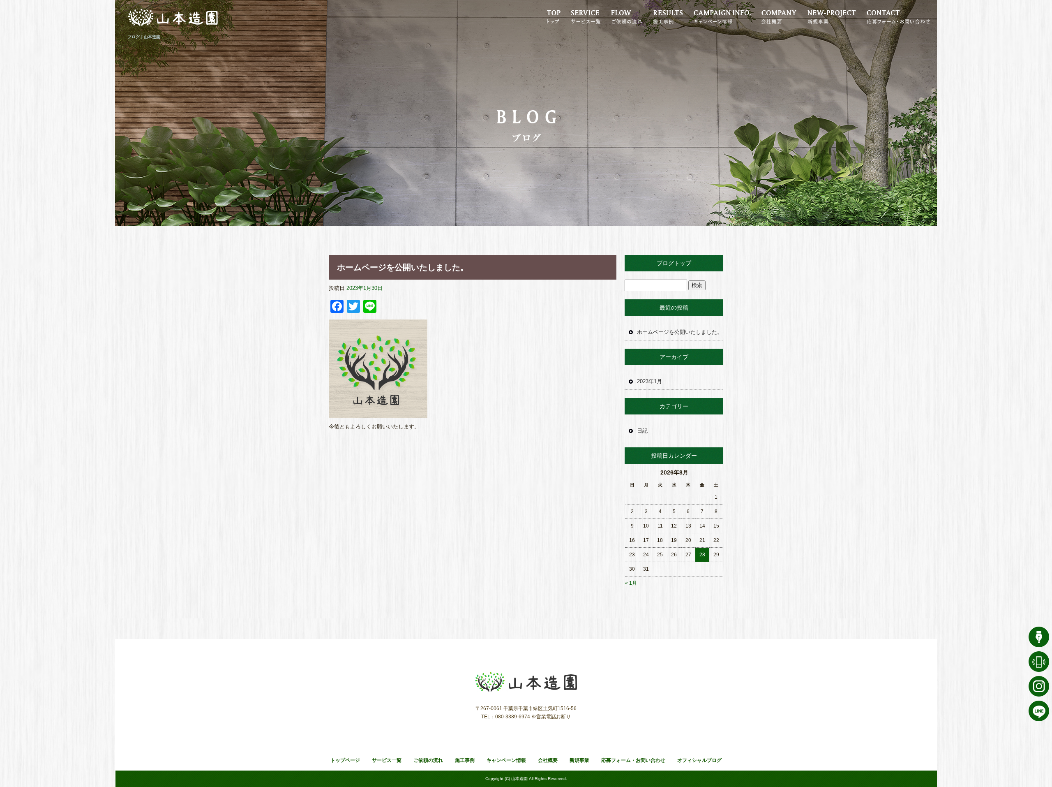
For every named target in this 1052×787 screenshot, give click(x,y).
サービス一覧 (585, 16)
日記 (642, 431)
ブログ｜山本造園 (143, 37)
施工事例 (665, 16)
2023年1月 (649, 381)
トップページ (554, 16)
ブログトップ (674, 263)
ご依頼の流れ (624, 16)
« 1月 (631, 583)
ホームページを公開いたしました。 (402, 267)
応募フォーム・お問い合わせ (898, 16)
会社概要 (776, 16)
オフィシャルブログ (699, 760)
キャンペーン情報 (721, 16)
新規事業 (828, 16)
